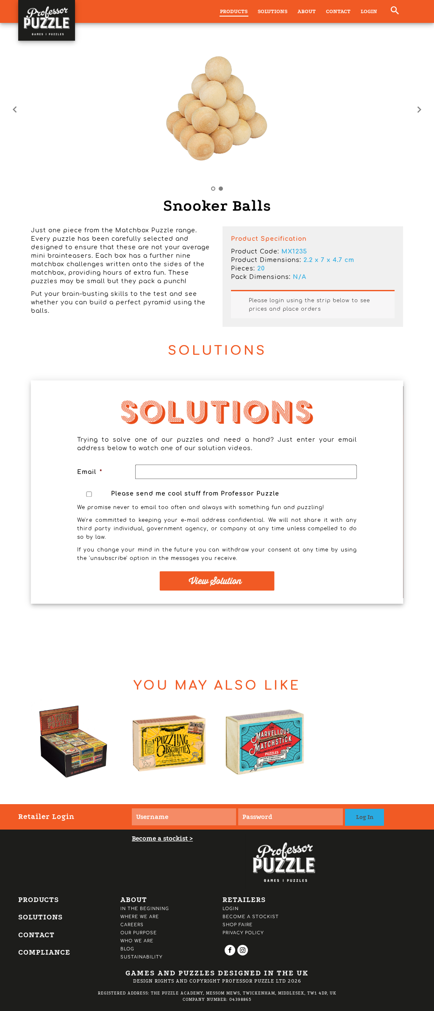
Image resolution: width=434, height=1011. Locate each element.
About (307, 11)
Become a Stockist (251, 916)
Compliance (44, 952)
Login (369, 11)
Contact (338, 11)
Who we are (136, 941)
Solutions (272, 11)
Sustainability (141, 957)
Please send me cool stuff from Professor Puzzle (195, 494)
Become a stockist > (162, 838)
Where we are (139, 916)
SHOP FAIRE (238, 924)
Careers (132, 924)
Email (89, 472)
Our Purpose (138, 932)
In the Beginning (144, 908)
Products (234, 11)
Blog (127, 949)
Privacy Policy (243, 932)
